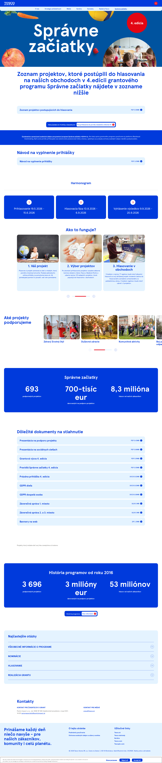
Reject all (125, 760)
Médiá (69, 9)
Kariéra (79, 9)
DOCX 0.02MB (134, 476)
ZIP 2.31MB (135, 522)
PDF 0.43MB (135, 440)
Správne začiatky (121, 9)
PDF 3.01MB (135, 161)
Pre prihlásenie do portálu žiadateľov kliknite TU (94, 125)
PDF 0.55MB (135, 110)
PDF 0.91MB (135, 458)
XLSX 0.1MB (135, 503)
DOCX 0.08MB (134, 494)
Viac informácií (87, 614)
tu (87, 136)
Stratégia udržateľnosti (53, 9)
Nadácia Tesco (104, 9)
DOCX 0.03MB (134, 485)
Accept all (137, 760)
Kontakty (90, 9)
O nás (37, 9)
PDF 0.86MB (135, 449)
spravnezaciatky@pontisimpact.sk (33, 713)
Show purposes (111, 760)
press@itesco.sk (89, 711)
